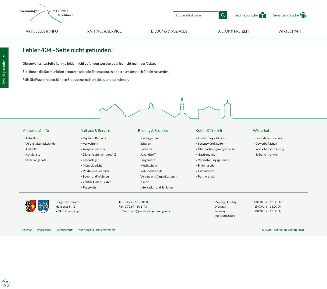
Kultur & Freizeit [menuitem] (232, 31)
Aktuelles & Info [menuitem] (42, 31)
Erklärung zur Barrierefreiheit (96, 229)
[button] (321, 276)
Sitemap (97, 72)
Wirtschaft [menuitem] (290, 31)
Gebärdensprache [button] (286, 15)
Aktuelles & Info (36, 130)
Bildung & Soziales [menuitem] (169, 31)
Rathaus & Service (95, 130)
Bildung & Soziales (153, 130)
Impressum (44, 229)
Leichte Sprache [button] (246, 15)
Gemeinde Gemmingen (289, 229)
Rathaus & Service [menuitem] (104, 31)
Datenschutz (64, 229)
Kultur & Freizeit (208, 130)
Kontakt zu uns (100, 80)
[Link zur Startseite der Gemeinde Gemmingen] (47, 13)
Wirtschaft (262, 130)
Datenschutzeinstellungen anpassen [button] (5, 283)
